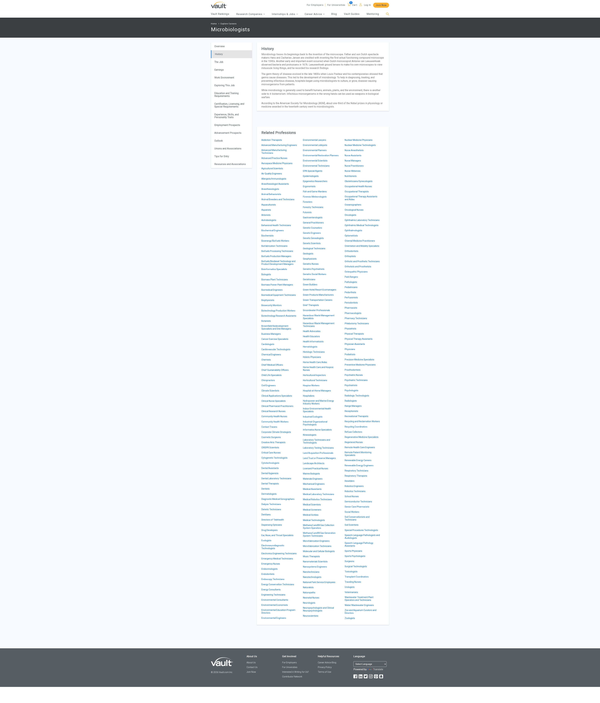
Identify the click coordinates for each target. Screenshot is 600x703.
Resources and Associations (230, 164)
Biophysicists (267, 300)
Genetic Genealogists (313, 238)
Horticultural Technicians (315, 380)
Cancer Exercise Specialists (274, 339)
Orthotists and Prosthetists (358, 266)
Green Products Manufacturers (318, 295)
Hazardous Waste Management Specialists (318, 317)
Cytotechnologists (270, 463)
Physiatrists (350, 328)
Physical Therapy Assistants (358, 339)
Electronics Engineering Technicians (279, 553)
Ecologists (266, 540)
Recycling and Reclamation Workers (362, 421)
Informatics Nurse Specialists (317, 429)
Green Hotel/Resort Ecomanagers (319, 289)
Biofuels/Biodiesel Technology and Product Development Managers (278, 262)
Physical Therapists (354, 334)
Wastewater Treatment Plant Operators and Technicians (359, 598)
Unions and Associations (227, 148)
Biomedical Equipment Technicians (278, 295)
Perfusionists (351, 297)
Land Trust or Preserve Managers (319, 458)
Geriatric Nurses (311, 264)
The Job (218, 61)
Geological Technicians (314, 248)
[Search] (387, 14)
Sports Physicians (353, 551)
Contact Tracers (269, 427)
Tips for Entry (221, 156)
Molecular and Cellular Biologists (319, 551)
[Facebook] (355, 676)
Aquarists (266, 210)
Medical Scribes (310, 515)
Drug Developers (269, 530)
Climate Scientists (270, 390)
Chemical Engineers (271, 354)
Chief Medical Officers (272, 365)
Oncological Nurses (354, 210)
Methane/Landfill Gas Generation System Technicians (319, 534)
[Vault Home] (219, 4)
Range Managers (353, 406)
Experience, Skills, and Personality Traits (226, 116)
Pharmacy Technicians (356, 318)
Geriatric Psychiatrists (313, 269)
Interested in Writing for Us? (295, 672)
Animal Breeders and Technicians (277, 199)
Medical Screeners (312, 509)
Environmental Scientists (315, 160)
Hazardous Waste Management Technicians (318, 324)
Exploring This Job (224, 85)
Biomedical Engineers (272, 290)
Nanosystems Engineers (315, 566)
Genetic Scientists (312, 243)
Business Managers (271, 334)
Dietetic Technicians (271, 509)
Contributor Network (292, 676)
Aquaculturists (268, 204)
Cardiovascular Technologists (275, 349)
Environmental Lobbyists (315, 145)
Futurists (307, 212)
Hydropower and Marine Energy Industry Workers (318, 402)
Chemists (266, 359)
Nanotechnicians (311, 572)
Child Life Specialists (271, 375)
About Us (251, 662)
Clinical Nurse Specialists (273, 401)
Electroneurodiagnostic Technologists (272, 547)
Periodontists (351, 302)
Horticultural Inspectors (314, 375)
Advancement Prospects (227, 132)
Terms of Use (324, 672)
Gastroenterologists (312, 217)
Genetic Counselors (312, 228)
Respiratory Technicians (356, 470)
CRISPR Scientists (270, 447)
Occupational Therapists (357, 191)
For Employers (315, 5)
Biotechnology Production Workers (278, 310)
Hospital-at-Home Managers (317, 390)
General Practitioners (313, 222)
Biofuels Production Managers (276, 256)
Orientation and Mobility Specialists (362, 246)
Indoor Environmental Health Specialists (317, 410)
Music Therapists (311, 556)
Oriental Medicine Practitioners (360, 241)
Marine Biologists (311, 473)
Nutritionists (351, 176)
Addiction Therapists (271, 140)
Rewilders (349, 481)
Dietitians (266, 514)
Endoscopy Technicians (272, 579)
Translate (378, 669)
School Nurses (352, 496)
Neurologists (309, 603)
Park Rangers (351, 277)
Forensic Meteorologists (315, 196)
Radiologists (351, 401)
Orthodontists (351, 251)
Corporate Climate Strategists (276, 432)
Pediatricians (351, 287)
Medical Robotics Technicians (317, 499)
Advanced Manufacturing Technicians (274, 151)
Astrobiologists (268, 220)
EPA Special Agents (312, 171)
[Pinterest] (376, 676)
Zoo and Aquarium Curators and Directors (360, 611)
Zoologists (350, 618)
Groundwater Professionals (316, 310)
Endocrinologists (269, 569)
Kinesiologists (309, 435)
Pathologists (351, 282)
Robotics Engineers (354, 486)
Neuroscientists (310, 616)
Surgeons (349, 561)
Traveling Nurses (353, 582)
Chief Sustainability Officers (275, 370)
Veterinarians (351, 592)
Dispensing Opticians (271, 525)
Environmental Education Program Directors (278, 611)
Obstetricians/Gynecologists (358, 181)
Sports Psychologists (355, 556)
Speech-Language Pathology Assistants (359, 544)
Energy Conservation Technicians (277, 584)
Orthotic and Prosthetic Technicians (362, 261)
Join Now (381, 5)
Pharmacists (351, 308)
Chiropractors (268, 380)
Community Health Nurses (274, 416)
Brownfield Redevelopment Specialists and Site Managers (276, 327)
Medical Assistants (312, 489)
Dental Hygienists (269, 473)
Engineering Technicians (273, 594)
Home (214, 24)
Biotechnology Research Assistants (278, 316)
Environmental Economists (274, 605)
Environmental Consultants (274, 600)
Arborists (265, 215)
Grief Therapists (311, 305)
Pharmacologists (353, 313)
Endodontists (267, 574)
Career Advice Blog (327, 662)
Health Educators (311, 336)
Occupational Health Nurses (358, 186)
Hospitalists (308, 396)
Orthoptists (350, 256)
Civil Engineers (268, 385)
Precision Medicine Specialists (359, 359)
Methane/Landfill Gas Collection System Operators (318, 526)
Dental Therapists (270, 483)
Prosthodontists (352, 370)
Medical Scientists (312, 504)
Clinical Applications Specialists (276, 396)
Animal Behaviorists (271, 194)
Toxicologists (351, 571)
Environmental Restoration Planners (321, 155)
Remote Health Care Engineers (360, 447)
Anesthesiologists (270, 189)
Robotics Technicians (355, 491)
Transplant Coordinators (357, 576)
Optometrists (351, 235)
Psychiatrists (351, 385)
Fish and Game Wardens (315, 191)
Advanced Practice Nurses (274, 158)
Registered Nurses (354, 442)
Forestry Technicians (313, 207)
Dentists (265, 489)
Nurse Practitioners (354, 166)
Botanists (266, 321)
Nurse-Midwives (352, 171)
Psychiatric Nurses (354, 375)
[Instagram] (371, 676)
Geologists (308, 253)
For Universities (336, 5)
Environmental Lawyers (314, 140)
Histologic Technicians (314, 352)
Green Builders (310, 284)
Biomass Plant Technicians (274, 279)
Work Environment (224, 77)
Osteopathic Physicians (356, 271)
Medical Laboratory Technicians (318, 494)
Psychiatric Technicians (356, 380)
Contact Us (252, 667)
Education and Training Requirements (226, 95)
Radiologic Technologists (357, 395)
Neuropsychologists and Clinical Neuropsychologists (318, 609)
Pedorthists (350, 292)
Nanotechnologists (312, 577)
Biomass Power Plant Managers (277, 284)
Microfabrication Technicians (317, 546)
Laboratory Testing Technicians (318, 448)
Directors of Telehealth (272, 519)
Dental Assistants (270, 468)
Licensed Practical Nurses (315, 468)
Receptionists (351, 411)
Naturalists (308, 587)
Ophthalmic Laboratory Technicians (362, 220)
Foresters (307, 202)
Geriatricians (309, 279)
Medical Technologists (314, 520)
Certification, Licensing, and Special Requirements (229, 105)
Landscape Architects (313, 463)
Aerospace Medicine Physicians (276, 163)
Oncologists (350, 215)
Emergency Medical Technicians (277, 558)
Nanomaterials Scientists (315, 561)
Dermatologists (269, 494)
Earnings (219, 69)
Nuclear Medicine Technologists (360, 145)
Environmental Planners (315, 150)
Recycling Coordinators (356, 426)
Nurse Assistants (353, 155)
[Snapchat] (381, 676)
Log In (367, 5)
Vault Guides (352, 14)
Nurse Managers (353, 160)
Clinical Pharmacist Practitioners (277, 406)
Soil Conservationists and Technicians (357, 518)
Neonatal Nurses (311, 597)
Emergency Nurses (270, 564)
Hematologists (310, 346)
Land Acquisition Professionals (318, 453)
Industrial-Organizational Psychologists (315, 423)
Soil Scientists (351, 525)
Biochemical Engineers (272, 230)
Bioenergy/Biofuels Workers (275, 241)
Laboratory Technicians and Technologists (316, 441)
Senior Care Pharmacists (357, 506)
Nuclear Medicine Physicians (358, 140)
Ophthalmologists (353, 230)
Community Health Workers (274, 421)
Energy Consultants (271, 589)
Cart (354, 5)
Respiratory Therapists (356, 476)
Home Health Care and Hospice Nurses (318, 368)
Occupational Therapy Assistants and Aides (361, 198)
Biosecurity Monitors (271, 305)
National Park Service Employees (319, 582)
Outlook (218, 140)
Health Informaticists (313, 341)
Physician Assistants (355, 344)
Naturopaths (309, 592)
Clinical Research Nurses (273, 411)
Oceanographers (353, 204)
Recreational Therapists (356, 416)
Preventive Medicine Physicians (360, 364)
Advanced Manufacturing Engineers (279, 145)
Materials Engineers (312, 479)
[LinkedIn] (361, 676)
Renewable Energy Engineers (359, 465)
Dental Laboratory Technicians (276, 478)
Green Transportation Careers (317, 300)
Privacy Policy (325, 667)
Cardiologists (267, 344)
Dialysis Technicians (271, 504)
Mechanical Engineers (314, 484)
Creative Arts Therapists (273, 442)
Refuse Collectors (353, 432)
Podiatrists (350, 354)
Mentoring (373, 14)
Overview (219, 46)
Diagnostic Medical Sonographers (277, 499)
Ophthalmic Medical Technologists (361, 225)
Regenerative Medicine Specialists (361, 437)
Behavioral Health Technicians (276, 225)
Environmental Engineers (273, 618)
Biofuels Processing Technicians (277, 251)
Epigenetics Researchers (315, 181)
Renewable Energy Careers (358, 460)
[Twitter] (366, 676)
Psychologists (351, 390)
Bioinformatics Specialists (274, 269)
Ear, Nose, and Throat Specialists (277, 535)
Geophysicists (310, 259)
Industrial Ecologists (312, 416)
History (219, 54)
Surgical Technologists (356, 566)
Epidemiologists (311, 176)
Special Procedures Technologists (361, 530)
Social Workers (352, 512)
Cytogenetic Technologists (274, 458)
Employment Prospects (227, 125)
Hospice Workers (311, 385)
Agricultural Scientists (272, 168)
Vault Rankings (220, 14)
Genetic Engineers (312, 233)
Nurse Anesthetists (354, 150)
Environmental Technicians (316, 166)
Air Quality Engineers (271, 173)
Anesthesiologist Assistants (275, 184)
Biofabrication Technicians (274, 246)
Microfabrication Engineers (316, 541)
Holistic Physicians (312, 357)
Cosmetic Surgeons (271, 437)
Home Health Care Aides (315, 362)
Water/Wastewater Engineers (359, 605)
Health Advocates (311, 331)
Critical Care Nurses (271, 452)
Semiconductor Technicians (358, 501)
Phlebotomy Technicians (357, 323)
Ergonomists (309, 186)
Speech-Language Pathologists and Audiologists (362, 536)
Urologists (350, 587)
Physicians (350, 349)
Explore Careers (229, 24)
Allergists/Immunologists (273, 179)
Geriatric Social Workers (314, 274)
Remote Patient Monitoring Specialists (358, 453)
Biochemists (267, 235)
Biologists (266, 274)
